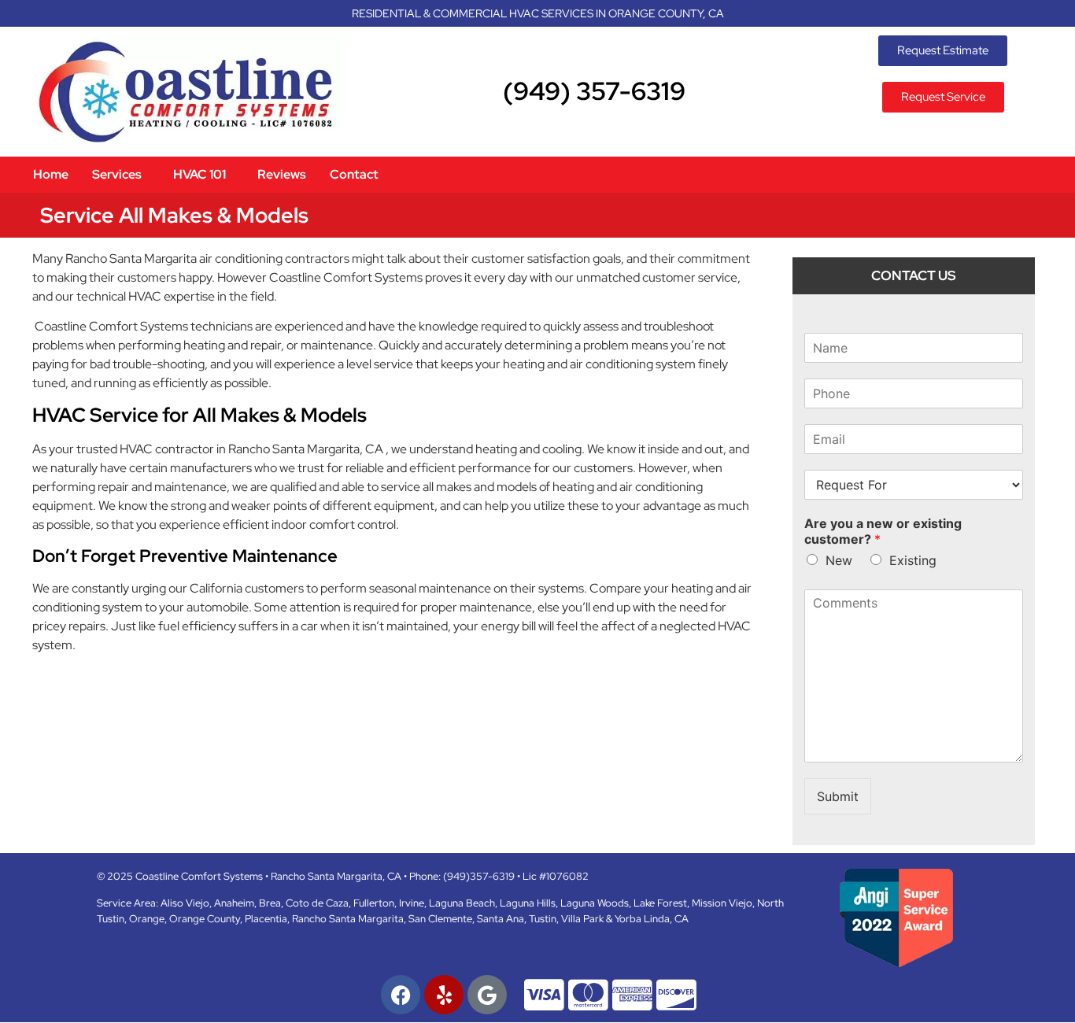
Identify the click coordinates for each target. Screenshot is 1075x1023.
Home (50, 174)
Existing (912, 560)
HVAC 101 (199, 174)
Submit (838, 796)
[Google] (487, 994)
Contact (354, 174)
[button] (120, 175)
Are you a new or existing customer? (883, 531)
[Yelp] (444, 994)
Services (117, 174)
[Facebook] (400, 994)
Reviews (281, 174)
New (839, 560)
